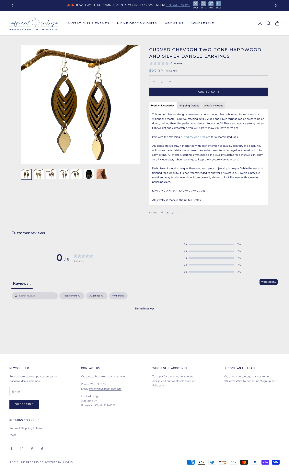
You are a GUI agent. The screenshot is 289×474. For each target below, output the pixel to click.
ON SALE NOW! (178, 5)
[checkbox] (118, 295)
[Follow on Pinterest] (32, 448)
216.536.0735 (98, 384)
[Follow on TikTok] (42, 448)
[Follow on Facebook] (11, 448)
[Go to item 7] (101, 174)
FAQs (12, 435)
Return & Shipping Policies (25, 428)
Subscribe (24, 404)
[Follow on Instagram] (22, 448)
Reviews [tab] (22, 283)
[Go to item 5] (76, 174)
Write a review (268, 281)
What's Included (213, 105)
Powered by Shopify (59, 462)
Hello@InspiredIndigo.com (105, 389)
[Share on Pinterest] (173, 212)
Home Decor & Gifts (137, 23)
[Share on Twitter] (167, 212)
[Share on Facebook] (162, 212)
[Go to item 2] (38, 174)
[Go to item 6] (89, 174)
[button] (276, 5)
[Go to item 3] (51, 174)
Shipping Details (189, 105)
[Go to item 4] (63, 174)
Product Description (163, 105)
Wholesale (202, 23)
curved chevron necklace (195, 137)
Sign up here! (269, 381)
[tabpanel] (144, 322)
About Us (174, 23)
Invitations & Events (87, 23)
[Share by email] (178, 212)
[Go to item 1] (26, 174)
